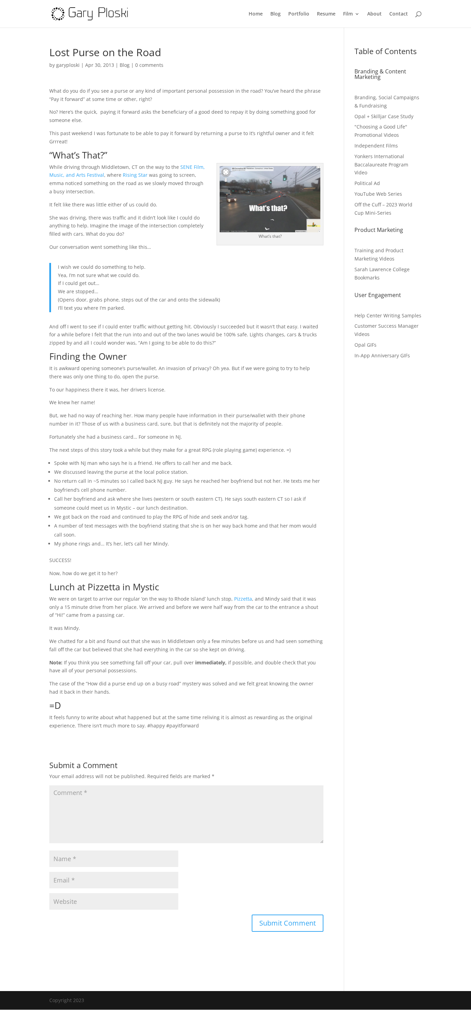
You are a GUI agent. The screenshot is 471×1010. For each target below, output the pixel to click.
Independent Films (376, 145)
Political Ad (367, 183)
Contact (398, 14)
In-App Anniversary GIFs (382, 355)
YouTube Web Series (378, 194)
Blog (275, 14)
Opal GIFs (365, 344)
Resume (326, 14)
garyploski (68, 65)
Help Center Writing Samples (387, 315)
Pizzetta (243, 598)
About (374, 14)
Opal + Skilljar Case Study (383, 116)
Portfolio (298, 14)
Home (256, 14)
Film (348, 14)
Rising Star (135, 175)
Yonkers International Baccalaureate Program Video (381, 164)
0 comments (149, 65)
